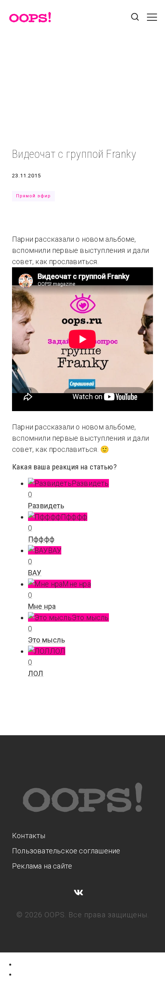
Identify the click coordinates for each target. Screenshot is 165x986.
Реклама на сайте (42, 866)
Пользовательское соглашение (66, 851)
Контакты (29, 835)
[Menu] (152, 21)
